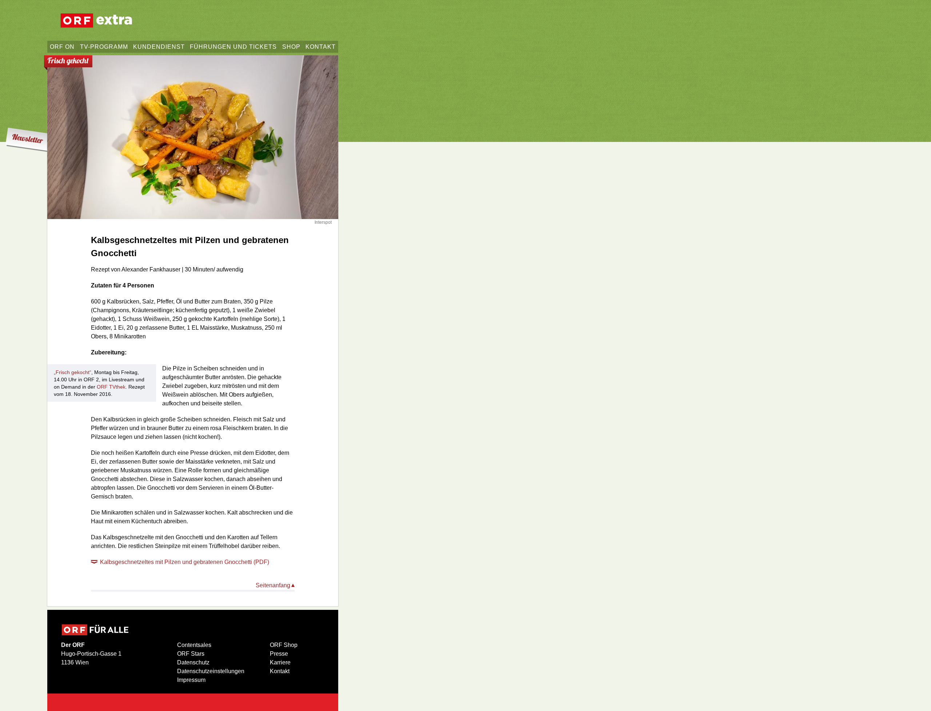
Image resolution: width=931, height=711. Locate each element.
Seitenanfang (273, 585)
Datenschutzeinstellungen (210, 671)
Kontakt (279, 671)
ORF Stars (190, 654)
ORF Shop (283, 645)
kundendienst (159, 47)
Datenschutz (193, 662)
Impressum (191, 680)
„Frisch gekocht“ (72, 372)
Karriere (280, 662)
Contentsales (194, 645)
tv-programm (104, 47)
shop (291, 47)
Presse (279, 654)
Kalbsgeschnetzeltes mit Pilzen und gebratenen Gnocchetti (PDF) (184, 562)
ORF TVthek (111, 387)
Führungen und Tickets (233, 47)
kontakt (320, 47)
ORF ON (62, 47)
